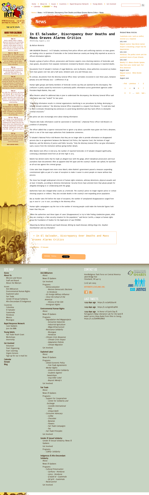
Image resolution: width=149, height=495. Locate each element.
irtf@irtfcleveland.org (94, 287)
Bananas (51, 421)
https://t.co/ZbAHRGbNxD (94, 318)
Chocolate (52, 418)
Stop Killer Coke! (54, 378)
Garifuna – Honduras (56, 471)
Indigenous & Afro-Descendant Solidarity (53, 456)
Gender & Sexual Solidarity (17, 299)
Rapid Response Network (79, 4)
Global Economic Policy (55, 363)
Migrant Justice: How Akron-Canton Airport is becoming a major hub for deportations (133, 46)
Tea (49, 428)
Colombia (10, 307)
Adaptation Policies (56, 342)
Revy (50, 408)
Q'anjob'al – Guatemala (57, 476)
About (45, 275)
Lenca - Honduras (55, 474)
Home (34, 4)
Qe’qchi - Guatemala (56, 479)
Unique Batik (53, 411)
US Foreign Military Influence (57, 294)
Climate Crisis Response (56, 337)
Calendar (37, 6)
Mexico (9, 317)
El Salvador (44, 247)
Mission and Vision (14, 278)
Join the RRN (11, 328)
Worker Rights (51, 368)
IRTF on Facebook (86, 292)
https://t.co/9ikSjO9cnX (107, 302)
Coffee (50, 416)
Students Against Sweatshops (54, 374)
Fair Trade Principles (54, 431)
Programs (47, 284)
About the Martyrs (13, 283)
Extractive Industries (56, 322)
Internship (10, 339)
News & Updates (49, 278)
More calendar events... (13, 144)
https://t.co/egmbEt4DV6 (108, 307)
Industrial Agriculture (56, 324)
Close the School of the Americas (55, 298)
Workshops (10, 337)
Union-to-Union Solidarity (58, 370)
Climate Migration (55, 344)
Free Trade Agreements (57, 365)
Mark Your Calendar (13, 33)
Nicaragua (10, 320)
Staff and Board (12, 280)
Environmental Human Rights (18, 291)
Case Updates (11, 326)
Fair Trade (10, 296)
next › (138, 93)
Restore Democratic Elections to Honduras (59, 290)
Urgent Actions (12, 353)
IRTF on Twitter (90, 292)
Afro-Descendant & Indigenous (18, 301)
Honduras (10, 315)
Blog (55, 6)
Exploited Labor (12, 294)
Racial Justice (51, 481)
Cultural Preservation (54, 469)
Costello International (57, 406)
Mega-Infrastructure (56, 327)
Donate (47, 6)
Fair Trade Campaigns (56, 426)
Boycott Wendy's (55, 380)
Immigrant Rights (53, 304)
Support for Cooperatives (56, 398)
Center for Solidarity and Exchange (57, 402)
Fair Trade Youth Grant (15, 334)
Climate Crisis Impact (56, 339)
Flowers (51, 423)
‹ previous (132, 83)
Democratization (52, 287)
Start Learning (12, 351)
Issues (53, 4)
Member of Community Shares (137, 273)
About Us (43, 4)
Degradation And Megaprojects (58, 319)
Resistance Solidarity (54, 329)
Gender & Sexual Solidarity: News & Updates (57, 441)
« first (125, 83)
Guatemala (10, 312)
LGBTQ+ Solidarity (53, 451)
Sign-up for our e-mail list (16, 356)
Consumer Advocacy (54, 413)
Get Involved (111, 4)
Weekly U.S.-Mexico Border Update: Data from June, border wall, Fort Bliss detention (132, 65)
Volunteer (10, 346)
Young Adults (97, 4)
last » (144, 93)
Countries (62, 4)
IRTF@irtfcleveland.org (8, 21)
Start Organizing (12, 348)
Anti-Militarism (34, 247)
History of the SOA (55, 302)
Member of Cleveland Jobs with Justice (137, 287)
